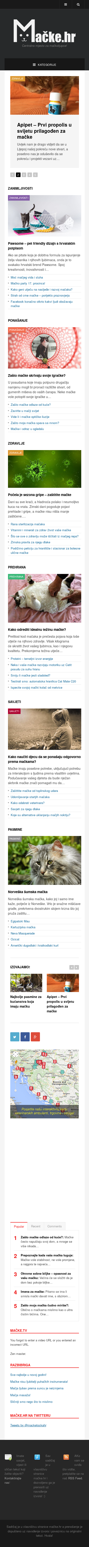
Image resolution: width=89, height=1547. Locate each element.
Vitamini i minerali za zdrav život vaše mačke (41, 529)
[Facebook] (25, 1035)
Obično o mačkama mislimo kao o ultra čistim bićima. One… (47, 1308)
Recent (35, 1225)
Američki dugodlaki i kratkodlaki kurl (34, 944)
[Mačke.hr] (45, 30)
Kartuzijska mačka (23, 926)
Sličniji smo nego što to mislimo (31, 1400)
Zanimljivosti (20, 187)
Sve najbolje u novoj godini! (28, 1373)
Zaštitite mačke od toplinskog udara (34, 789)
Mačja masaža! (20, 1393)
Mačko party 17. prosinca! (28, 282)
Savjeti (14, 700)
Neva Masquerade (23, 932)
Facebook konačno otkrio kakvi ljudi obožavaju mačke (42, 302)
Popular (19, 1225)
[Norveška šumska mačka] (44, 859)
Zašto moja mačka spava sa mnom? (35, 421)
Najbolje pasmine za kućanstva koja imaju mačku (26, 1000)
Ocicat (15, 938)
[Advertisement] (44, 1169)
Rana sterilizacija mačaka (28, 523)
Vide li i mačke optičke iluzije (30, 415)
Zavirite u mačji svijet (25, 409)
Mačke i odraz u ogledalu (27, 427)
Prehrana (17, 566)
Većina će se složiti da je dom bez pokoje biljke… (47, 1276)
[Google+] (35, 1035)
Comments (54, 1225)
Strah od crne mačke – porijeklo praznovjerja (40, 294)
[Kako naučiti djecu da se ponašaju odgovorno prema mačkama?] (44, 728)
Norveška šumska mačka (27, 890)
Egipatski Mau (20, 920)
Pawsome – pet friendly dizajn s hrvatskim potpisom (41, 244)
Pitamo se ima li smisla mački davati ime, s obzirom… (46, 1292)
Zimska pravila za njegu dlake (30, 541)
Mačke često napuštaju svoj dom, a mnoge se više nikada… (47, 1240)
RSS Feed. (75, 1477)
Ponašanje (19, 78)
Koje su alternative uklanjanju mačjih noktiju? (40, 814)
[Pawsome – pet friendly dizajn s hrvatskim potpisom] (44, 214)
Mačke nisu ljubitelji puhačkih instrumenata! (39, 1380)
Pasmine (15, 828)
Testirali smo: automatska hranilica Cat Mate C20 (43, 680)
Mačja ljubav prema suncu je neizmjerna (36, 1387)
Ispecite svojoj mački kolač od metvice (36, 686)
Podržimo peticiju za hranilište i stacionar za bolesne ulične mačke (45, 549)
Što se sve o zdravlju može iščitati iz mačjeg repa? (45, 535)
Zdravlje (16, 442)
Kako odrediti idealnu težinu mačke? (37, 628)
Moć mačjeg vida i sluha (27, 276)
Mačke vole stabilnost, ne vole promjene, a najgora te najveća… (48, 1258)
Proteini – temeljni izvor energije (32, 657)
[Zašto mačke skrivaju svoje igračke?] (44, 95)
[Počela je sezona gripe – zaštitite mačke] (44, 468)
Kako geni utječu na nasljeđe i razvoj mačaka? (41, 288)
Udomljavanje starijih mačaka (30, 795)
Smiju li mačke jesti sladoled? (30, 674)
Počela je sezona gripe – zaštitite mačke (39, 493)
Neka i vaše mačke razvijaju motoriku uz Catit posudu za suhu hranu (41, 665)
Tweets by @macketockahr (28, 1424)
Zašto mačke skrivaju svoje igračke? (42, 127)
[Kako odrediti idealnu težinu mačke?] (44, 597)
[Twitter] (14, 1035)
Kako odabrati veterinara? (27, 801)
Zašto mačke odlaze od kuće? (31, 403)
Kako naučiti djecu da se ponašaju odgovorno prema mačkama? (44, 758)
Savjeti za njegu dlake (25, 807)
